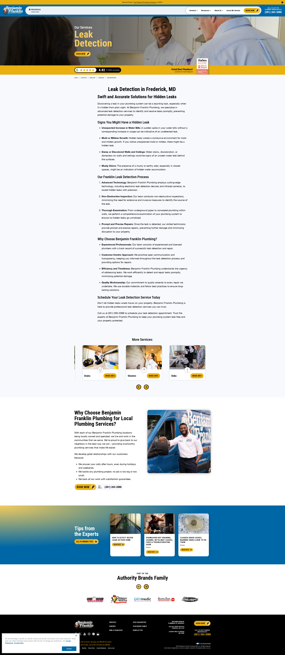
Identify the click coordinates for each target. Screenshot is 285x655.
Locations (84, 77)
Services (112, 622)
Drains (148, 547)
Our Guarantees (139, 622)
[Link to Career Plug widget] (93, 634)
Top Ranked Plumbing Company (145, 2)
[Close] (76, 635)
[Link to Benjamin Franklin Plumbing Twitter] (80, 634)
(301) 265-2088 (273, 12)
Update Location (35, 11)
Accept (69, 648)
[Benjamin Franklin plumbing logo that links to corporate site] (13, 10)
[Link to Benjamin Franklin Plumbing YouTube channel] (84, 634)
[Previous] (138, 387)
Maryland (92, 77)
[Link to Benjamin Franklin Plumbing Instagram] (89, 634)
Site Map (84, 648)
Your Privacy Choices (205, 643)
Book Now (250, 10)
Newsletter (138, 630)
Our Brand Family (140, 626)
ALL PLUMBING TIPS (84, 541)
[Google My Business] (98, 634)
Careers (112, 626)
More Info (110, 376)
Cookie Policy (19, 643)
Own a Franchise (116, 630)
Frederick (101, 77)
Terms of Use (111, 648)
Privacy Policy (91, 648)
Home (76, 77)
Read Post (117, 544)
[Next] (146, 387)
